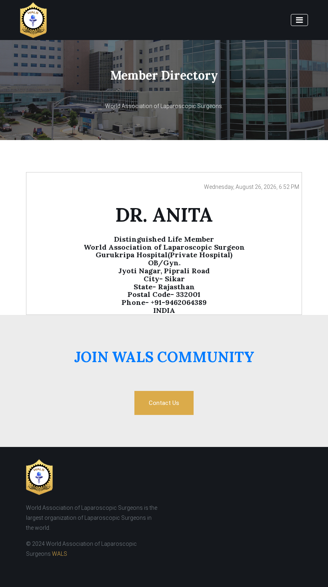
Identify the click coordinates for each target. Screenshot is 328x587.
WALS (59, 554)
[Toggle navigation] (299, 20)
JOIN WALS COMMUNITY (164, 357)
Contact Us (164, 403)
